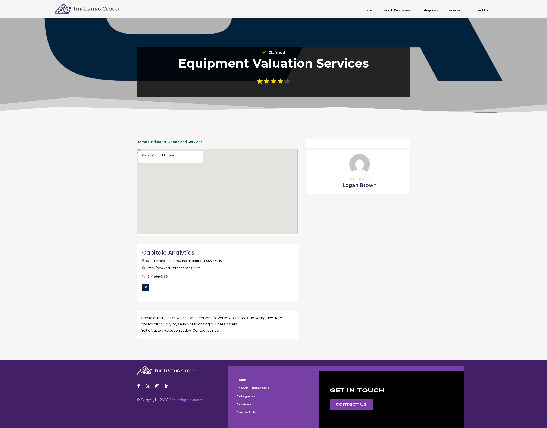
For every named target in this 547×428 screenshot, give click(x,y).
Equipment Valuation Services (273, 63)
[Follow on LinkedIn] (167, 386)
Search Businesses (396, 9)
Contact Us (479, 9)
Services (454, 9)
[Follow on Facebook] (138, 386)
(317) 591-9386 (157, 277)
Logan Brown (360, 185)
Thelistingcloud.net (186, 400)
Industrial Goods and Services (176, 141)
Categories (429, 9)
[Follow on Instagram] (157, 386)
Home (367, 9)
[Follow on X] (148, 386)
